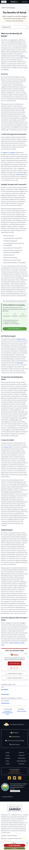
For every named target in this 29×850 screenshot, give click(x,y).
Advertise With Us (8, 797)
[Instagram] (19, 778)
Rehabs (25, 1)
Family (7, 764)
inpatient (5, 152)
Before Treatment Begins (8, 8)
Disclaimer (21, 764)
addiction (22, 56)
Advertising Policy (21, 761)
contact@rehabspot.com (14, 773)
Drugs (7, 755)
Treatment (7, 758)
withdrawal (20, 363)
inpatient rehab (21, 339)
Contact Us (21, 755)
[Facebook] (9, 778)
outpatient (12, 152)
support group (20, 174)
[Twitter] (14, 778)
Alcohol (8, 752)
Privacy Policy (21, 758)
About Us (21, 752)
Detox (7, 761)
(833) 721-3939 (14, 771)
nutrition (5, 447)
